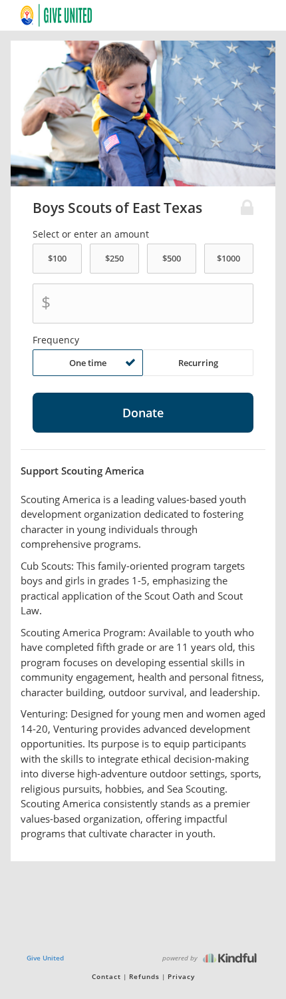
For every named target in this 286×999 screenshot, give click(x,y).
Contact (106, 976)
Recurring (198, 363)
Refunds (144, 976)
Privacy (181, 976)
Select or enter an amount (91, 234)
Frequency (56, 340)
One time (87, 363)
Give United (45, 957)
